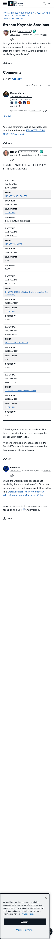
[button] (6, 33)
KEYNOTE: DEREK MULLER (16, 343)
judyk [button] (13, 31)
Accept (24, 922)
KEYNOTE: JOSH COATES (16, 196)
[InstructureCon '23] (16, 102)
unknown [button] (15, 467)
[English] (16, 3)
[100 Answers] (28, 102)
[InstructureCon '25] (20, 102)
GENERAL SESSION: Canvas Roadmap (20, 391)
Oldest (16, 79)
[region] (25, 916)
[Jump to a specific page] (48, 85)
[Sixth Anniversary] (24, 102)
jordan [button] (13, 151)
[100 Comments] (41, 151)
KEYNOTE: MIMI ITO (13, 244)
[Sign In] (49, 3)
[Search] (44, 3)
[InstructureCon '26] (12, 102)
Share (7, 63)
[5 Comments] (34, 31)
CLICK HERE (10, 213)
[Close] (46, 897)
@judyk (7, 116)
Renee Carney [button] (18, 93)
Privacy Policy (28, 914)
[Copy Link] (12, 39)
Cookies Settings (24, 930)
